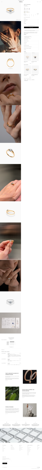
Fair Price (25, 42)
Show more (25, 34)
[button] (18, 20)
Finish (24, 22)
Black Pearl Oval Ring (34, 61)
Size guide (38, 13)
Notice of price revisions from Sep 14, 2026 (23, 0)
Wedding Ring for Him (12, 449)
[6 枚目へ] (32, 63)
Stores (27, 446)
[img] (9, 353)
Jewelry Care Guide (29, 449)
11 (33, 14)
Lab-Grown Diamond (21, 447)
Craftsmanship (20, 448)
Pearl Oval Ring (26, 61)
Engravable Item (26, 80)
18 (33, 15)
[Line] (39, 467)
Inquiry (25, 49)
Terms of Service (32, 468)
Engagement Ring (12, 447)
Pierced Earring (3, 448)
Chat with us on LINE (27, 38)
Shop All (3, 446)
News (37, 446)
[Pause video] (18, 141)
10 (31, 14)
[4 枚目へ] (31, 63)
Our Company (38, 447)
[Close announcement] (41, 0)
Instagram (38, 448)
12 (35, 14)
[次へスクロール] (37, 56)
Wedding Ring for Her (12, 448)
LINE (37, 449)
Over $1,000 (33, 79)
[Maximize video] (20, 141)
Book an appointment (29, 447)
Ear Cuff (3, 449)
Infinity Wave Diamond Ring (35, 74)
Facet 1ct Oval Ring (26, 74)
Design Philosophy (20, 449)
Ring (30, 79)
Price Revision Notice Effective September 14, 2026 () (30, 30)
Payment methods (26, 45)
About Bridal (12, 446)
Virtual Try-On (28, 448)
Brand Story (20, 446)
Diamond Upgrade (26, 19)
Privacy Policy (35, 468)
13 (37, 14)
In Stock (27, 79)
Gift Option (25, 23)
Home (24, 78)
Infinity (25, 79)
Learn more (6, 380)
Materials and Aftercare (27, 48)
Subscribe (4, 463)
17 (31, 15)
